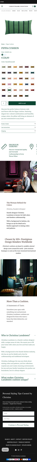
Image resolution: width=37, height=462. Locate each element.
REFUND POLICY (27, 439)
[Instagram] (18, 450)
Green (14, 10)
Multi (30, 10)
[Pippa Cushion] (3, 67)
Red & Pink (24, 10)
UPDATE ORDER (26, 445)
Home (3, 44)
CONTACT (19, 439)
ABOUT (13, 439)
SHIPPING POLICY (12, 442)
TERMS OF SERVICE (24, 442)
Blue (18, 10)
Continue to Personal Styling (19, 425)
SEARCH (7, 439)
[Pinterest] (21, 450)
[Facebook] (16, 450)
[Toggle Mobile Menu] (3, 6)
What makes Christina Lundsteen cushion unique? (14, 379)
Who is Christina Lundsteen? (15, 335)
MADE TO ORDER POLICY (13, 445)
